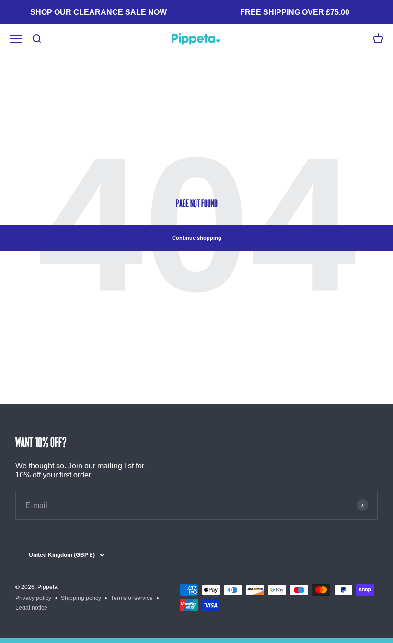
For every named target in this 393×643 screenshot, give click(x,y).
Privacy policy (33, 598)
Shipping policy (81, 598)
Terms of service (132, 598)
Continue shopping (196, 238)
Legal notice (31, 607)
